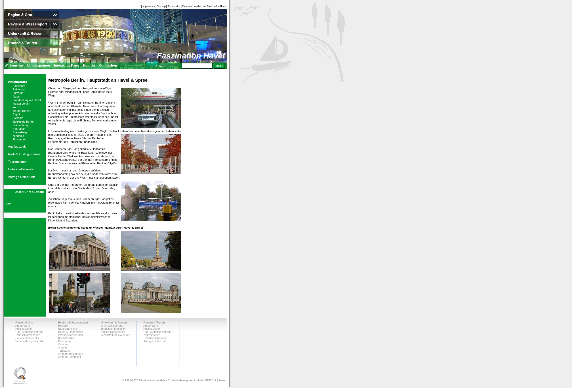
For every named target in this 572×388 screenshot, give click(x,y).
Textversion (174, 6)
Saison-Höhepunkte (27, 338)
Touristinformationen (27, 335)
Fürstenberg (20, 139)
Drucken (187, 6)
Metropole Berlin (23, 121)
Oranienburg (20, 125)
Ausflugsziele (17, 146)
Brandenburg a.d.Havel (27, 100)
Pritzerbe (18, 93)
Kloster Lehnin (21, 103)
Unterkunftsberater (21, 169)
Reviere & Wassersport (73, 322)
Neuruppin (19, 128)
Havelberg (19, 86)
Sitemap (161, 6)
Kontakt (89, 65)
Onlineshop (108, 65)
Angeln (62, 347)
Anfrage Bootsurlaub (70, 353)
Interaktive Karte (66, 65)
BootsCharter (66, 338)
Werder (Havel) (22, 111)
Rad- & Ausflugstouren (24, 154)
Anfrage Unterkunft (21, 177)
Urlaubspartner (38, 65)
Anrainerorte (17, 81)
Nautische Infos (67, 328)
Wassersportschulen (70, 335)
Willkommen (14, 65)
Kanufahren (65, 341)
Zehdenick (19, 136)
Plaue (16, 96)
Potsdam (18, 118)
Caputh (17, 114)
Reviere (63, 325)
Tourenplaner (17, 161)
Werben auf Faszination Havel (210, 6)
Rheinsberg (20, 132)
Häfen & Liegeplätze (70, 332)
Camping (63, 344)
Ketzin (16, 107)
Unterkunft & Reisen (114, 322)
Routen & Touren (154, 322)
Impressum (149, 6)
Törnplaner (65, 350)
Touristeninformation (113, 328)
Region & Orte (24, 322)
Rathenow (19, 89)
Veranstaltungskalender (29, 341)
